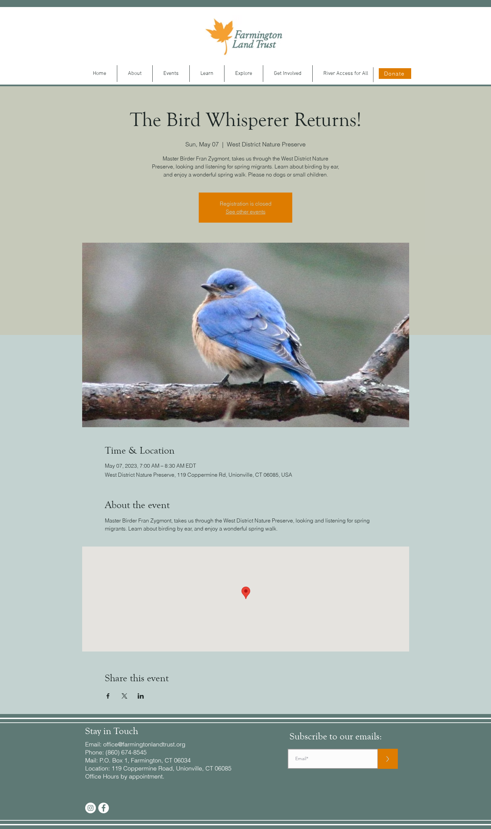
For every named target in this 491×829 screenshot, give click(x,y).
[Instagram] (90, 808)
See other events (246, 211)
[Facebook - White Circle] (103, 808)
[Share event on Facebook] (108, 696)
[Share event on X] (124, 696)
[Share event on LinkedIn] (141, 696)
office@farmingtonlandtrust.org (144, 744)
